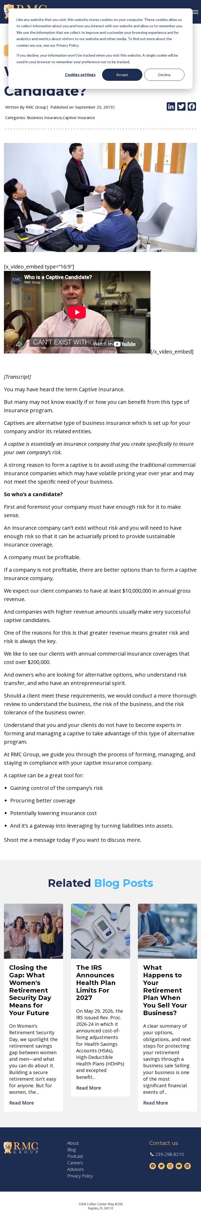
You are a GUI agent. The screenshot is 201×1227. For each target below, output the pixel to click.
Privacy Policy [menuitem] (80, 1175)
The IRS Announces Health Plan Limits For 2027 (96, 982)
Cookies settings (80, 74)
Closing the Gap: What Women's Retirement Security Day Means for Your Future (30, 990)
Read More (21, 1103)
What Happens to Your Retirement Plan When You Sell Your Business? (165, 990)
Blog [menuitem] (71, 1149)
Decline (164, 74)
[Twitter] (181, 107)
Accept (122, 74)
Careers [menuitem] (75, 1162)
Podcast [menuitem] (75, 1156)
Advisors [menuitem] (75, 1169)
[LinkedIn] (171, 107)
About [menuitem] (73, 1143)
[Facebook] (192, 107)
